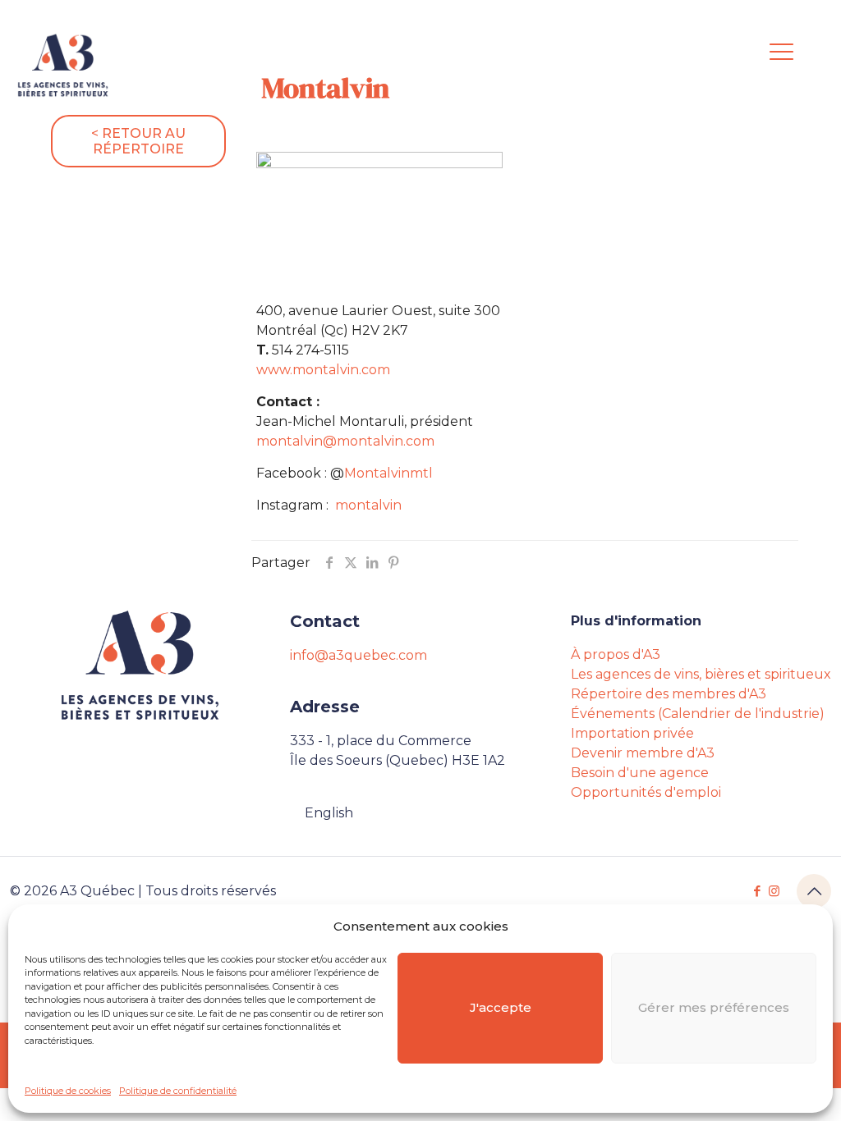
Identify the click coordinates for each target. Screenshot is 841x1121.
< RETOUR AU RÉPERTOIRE (138, 141)
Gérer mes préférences (713, 1007)
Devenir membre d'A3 (643, 753)
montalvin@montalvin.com (345, 441)
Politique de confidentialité (178, 1090)
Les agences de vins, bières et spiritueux (701, 674)
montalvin (368, 505)
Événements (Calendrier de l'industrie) (698, 713)
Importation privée (632, 733)
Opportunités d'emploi (646, 792)
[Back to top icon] (814, 891)
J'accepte (500, 1007)
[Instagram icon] (774, 891)
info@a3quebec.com (358, 655)
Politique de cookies (68, 1090)
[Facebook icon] (757, 891)
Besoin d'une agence (640, 772)
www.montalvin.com (323, 369)
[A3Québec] (62, 65)
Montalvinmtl (388, 473)
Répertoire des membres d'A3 (668, 694)
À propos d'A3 (615, 654)
